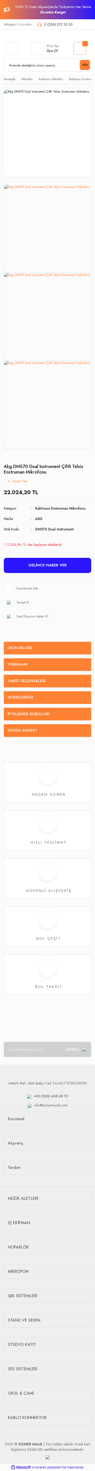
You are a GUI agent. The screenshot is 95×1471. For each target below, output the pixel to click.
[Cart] (79, 48)
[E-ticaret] (47, 1467)
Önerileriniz (20, 697)
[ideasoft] (21, 1467)
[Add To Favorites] (47, 588)
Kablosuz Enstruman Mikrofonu (60, 508)
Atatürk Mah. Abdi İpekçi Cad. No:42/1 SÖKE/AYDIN (47, 1083)
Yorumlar (18, 664)
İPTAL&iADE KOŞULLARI (29, 714)
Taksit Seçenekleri (27, 681)
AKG (39, 518)
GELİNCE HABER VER (47, 565)
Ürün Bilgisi (20, 648)
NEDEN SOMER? (22, 730)
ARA (85, 65)
